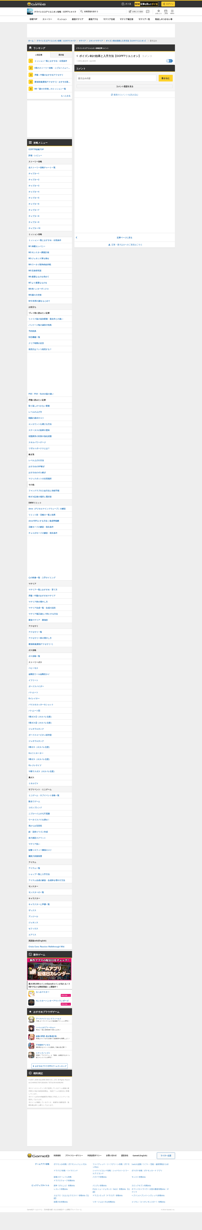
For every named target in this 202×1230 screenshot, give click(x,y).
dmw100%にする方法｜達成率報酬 (44, 520)
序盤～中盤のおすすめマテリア (42, 595)
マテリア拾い (34, 843)
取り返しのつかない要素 (39, 405)
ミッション (62, 19)
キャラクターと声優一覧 (39, 904)
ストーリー (47, 19)
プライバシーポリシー (74, 1155)
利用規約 (57, 1155)
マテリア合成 (109, 19)
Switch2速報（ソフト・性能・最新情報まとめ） (151, 1164)
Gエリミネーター (36, 753)
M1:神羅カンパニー (37, 246)
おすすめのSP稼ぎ (37, 466)
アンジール (33, 916)
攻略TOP (33, 19)
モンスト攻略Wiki (139, 1177)
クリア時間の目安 (36, 343)
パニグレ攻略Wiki (100, 1185)
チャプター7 (34, 209)
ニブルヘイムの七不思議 (39, 813)
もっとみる (66, 95)
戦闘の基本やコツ (36, 417)
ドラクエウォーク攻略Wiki (64, 1180)
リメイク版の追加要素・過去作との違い (46, 318)
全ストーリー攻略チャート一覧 (42, 167)
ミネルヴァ (33, 783)
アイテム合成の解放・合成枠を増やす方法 (47, 880)
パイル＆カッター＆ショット (41, 704)
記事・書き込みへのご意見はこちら (126, 244)
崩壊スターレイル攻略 (62, 1177)
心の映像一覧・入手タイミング (42, 577)
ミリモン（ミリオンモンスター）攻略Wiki (148, 1202)
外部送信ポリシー (94, 1155)
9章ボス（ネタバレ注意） (40, 759)
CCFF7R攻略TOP (36, 149)
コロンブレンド (35, 807)
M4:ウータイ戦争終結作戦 (40, 264)
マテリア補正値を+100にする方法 (43, 613)
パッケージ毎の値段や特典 (40, 324)
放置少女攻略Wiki (61, 1202)
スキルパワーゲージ (37, 442)
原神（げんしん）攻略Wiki (64, 1185)
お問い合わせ (111, 1155)
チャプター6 (34, 203)
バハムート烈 (34, 710)
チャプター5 (34, 197)
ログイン (170, 4)
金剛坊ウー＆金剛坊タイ (39, 674)
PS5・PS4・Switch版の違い (41, 393)
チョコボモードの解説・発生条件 (43, 532)
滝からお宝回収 (35, 825)
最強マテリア (77, 19)
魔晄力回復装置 (35, 856)
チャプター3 (34, 185)
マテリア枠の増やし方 (38, 601)
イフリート (33, 680)
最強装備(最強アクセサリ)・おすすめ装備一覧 (53, 81)
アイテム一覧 (34, 868)
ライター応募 (166, 1155)
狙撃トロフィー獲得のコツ (40, 849)
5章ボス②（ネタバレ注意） (41, 722)
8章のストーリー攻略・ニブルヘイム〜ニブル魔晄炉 (53, 67)
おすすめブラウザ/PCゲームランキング (50, 1066)
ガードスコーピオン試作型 (40, 734)
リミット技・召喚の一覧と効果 (42, 514)
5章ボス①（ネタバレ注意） (41, 716)
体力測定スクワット (37, 837)
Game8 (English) (140, 1155)
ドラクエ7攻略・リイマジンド (66, 1170)
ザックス (32, 910)
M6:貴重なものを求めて (39, 276)
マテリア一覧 (144, 19)
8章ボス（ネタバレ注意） (40, 747)
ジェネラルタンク (36, 728)
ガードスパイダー (36, 686)
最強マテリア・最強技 (38, 619)
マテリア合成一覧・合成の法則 (42, 607)
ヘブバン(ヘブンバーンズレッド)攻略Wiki (148, 1195)
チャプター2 (34, 179)
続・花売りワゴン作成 (38, 831)
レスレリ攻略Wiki (61, 1189)
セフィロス (33, 928)
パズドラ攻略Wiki (100, 1177)
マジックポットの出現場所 (40, 478)
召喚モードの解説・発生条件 (41, 526)
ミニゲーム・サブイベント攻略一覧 (44, 795)
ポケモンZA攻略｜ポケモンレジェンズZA (70, 1164)
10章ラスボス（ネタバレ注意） (42, 771)
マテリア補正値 (126, 19)
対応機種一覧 (34, 337)
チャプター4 (34, 191)
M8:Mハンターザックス (39, 288)
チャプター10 (34, 228)
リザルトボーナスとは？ (39, 448)
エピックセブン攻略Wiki (141, 1185)
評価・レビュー (35, 155)
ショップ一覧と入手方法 (39, 874)
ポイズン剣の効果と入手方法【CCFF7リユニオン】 (110, 56)
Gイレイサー (34, 698)
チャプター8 (34, 216)
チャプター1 (34, 173)
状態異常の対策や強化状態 (40, 436)
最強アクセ (93, 19)
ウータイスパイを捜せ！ (39, 819)
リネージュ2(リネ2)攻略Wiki (104, 1202)
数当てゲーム (34, 801)
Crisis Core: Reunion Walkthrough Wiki (46, 946)
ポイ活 (128, 4)
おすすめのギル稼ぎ (37, 472)
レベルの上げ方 (35, 411)
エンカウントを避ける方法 (40, 424)
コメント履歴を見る (124, 86)
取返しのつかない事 (163, 19)
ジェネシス (33, 922)
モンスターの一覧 (36, 892)
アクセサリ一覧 (35, 631)
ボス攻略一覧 (34, 656)
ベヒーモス (33, 668)
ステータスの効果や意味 (39, 430)
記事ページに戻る (124, 237)
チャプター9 (34, 222)
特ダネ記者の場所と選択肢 (40, 496)
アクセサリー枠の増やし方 (40, 637)
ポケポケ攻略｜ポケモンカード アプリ (147, 1170)
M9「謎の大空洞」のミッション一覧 (50, 88)
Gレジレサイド (35, 765)
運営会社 (124, 1155)
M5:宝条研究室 (35, 270)
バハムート (33, 692)
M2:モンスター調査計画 (39, 252)
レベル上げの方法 (36, 460)
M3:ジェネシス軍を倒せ (39, 258)
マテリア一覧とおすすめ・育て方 (43, 589)
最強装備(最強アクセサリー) (41, 644)
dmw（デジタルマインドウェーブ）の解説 (47, 508)
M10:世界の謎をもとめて (39, 300)
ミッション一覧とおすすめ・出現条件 (50, 60)
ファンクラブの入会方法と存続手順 (44, 490)
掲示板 (61, 55)
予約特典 (32, 331)
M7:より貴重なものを (38, 282)
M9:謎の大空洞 (35, 294)
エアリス (32, 934)
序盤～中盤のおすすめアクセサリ (48, 74)
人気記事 (38, 55)
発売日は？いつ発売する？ (40, 349)
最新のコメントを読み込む (126, 94)
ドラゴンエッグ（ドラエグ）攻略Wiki (108, 1195)
